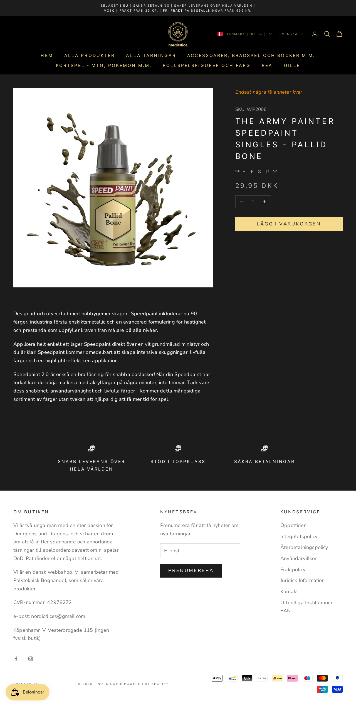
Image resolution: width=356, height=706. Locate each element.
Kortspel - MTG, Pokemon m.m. (104, 65)
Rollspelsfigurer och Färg (207, 65)
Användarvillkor (298, 558)
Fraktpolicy (292, 569)
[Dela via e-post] (275, 171)
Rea (267, 65)
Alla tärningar (151, 55)
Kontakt (289, 591)
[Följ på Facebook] (16, 659)
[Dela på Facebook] (251, 171)
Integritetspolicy (298, 536)
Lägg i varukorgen (289, 224)
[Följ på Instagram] (30, 659)
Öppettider (293, 525)
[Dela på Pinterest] (267, 171)
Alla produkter (89, 55)
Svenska (289, 34)
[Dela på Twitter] (259, 171)
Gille (292, 65)
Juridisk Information (302, 580)
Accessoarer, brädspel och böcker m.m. (251, 55)
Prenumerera (191, 570)
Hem (47, 55)
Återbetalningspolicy (304, 547)
